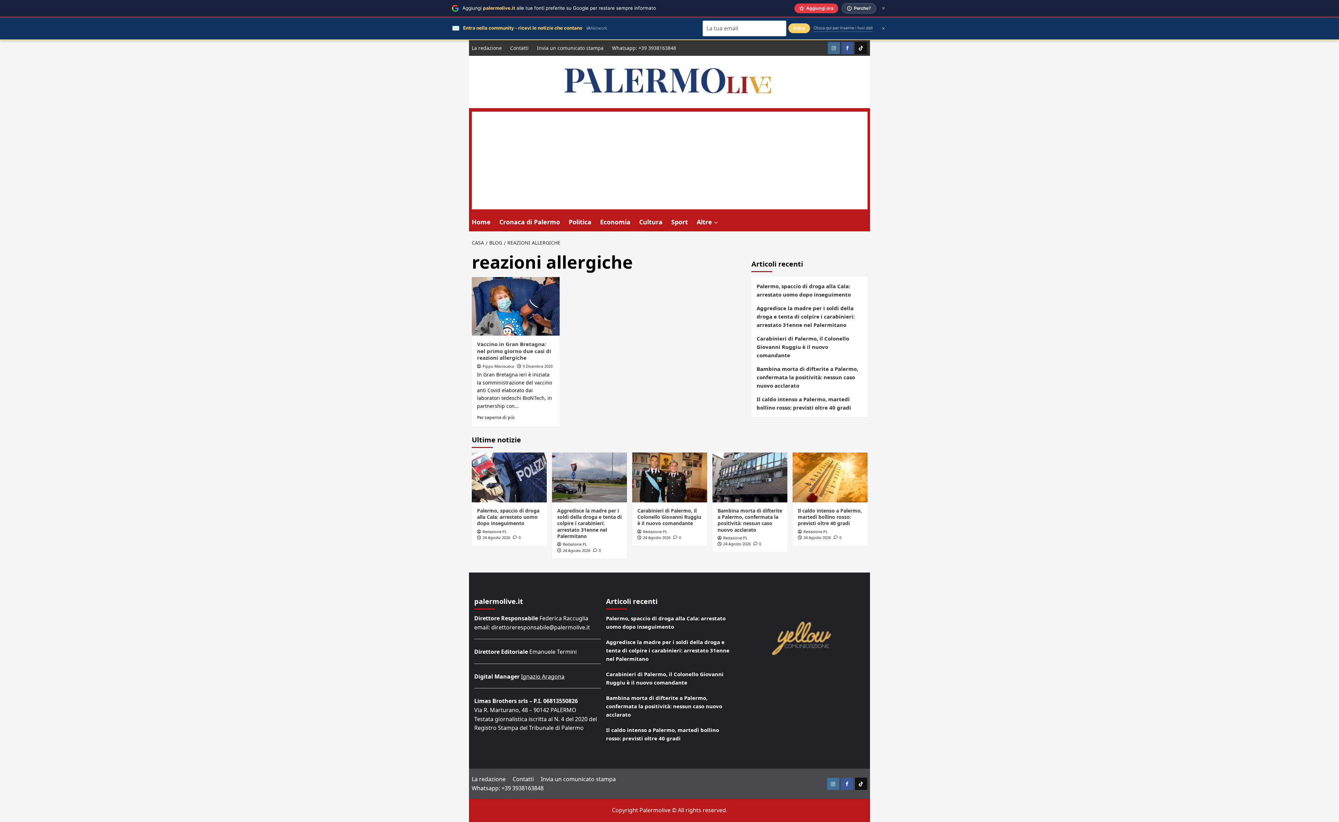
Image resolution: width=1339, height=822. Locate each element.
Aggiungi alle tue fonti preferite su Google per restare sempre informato (559, 8)
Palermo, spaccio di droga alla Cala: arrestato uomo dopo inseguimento (804, 290)
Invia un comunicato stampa (570, 48)
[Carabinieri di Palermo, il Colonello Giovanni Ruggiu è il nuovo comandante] (669, 477)
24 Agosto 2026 (496, 537)
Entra (799, 28)
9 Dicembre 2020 (538, 366)
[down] (716, 222)
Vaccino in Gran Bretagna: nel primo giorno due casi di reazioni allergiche (514, 351)
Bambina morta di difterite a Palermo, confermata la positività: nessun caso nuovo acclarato (807, 377)
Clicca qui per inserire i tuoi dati (843, 27)
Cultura (651, 222)
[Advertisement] (670, 160)
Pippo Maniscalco (498, 366)
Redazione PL (495, 531)
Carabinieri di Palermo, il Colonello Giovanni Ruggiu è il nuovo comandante (803, 347)
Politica (580, 222)
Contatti (519, 48)
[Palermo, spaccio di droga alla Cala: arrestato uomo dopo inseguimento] (509, 477)
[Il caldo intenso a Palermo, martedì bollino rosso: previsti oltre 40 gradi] (830, 477)
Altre (704, 222)
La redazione (487, 48)
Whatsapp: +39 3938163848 (644, 48)
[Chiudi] (883, 8)
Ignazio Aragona (543, 676)
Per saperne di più (496, 417)
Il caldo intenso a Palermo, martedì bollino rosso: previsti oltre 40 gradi (804, 403)
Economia (615, 222)
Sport (679, 222)
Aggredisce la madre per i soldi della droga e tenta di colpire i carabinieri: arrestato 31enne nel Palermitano (806, 316)
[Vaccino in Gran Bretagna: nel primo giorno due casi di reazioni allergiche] (516, 306)
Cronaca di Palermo (529, 222)
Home (481, 222)
